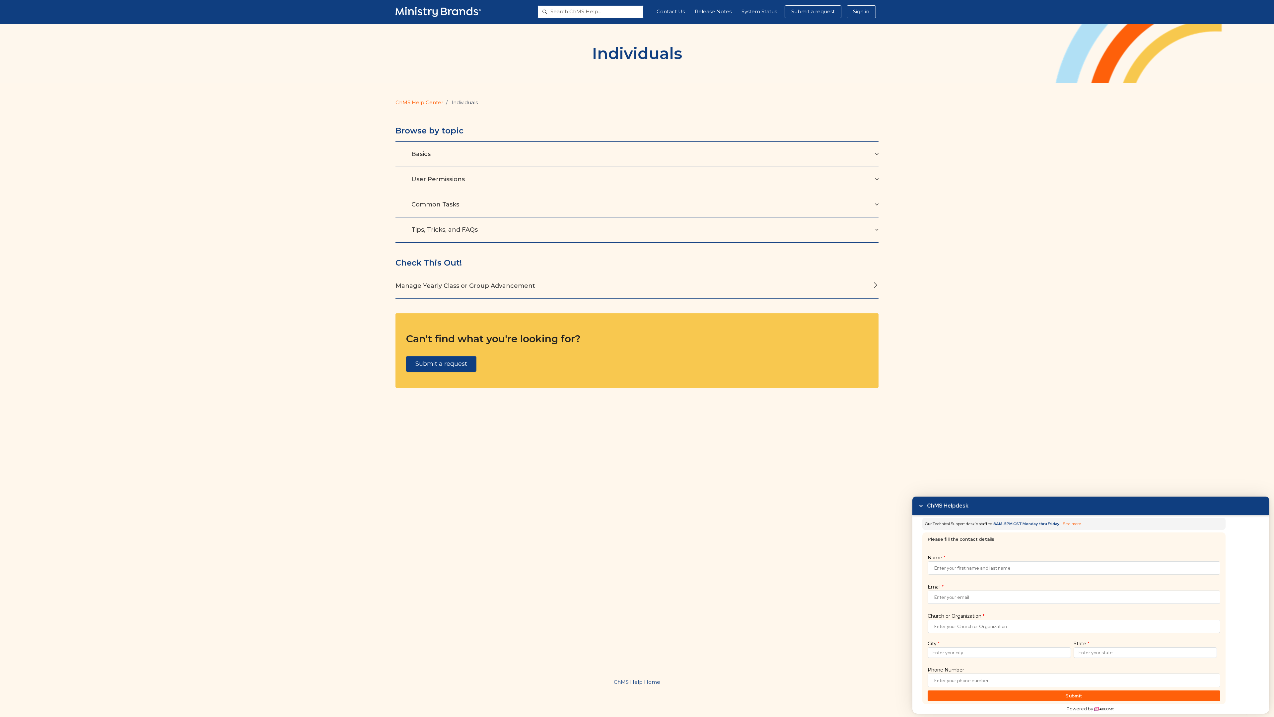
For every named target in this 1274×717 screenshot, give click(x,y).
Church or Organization (956, 616)
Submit (1073, 696)
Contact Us (671, 11)
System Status (759, 11)
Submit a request (813, 11)
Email (936, 587)
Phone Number (946, 670)
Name (936, 558)
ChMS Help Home (637, 682)
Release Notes (713, 11)
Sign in (861, 11)
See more (1072, 523)
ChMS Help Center (419, 102)
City (934, 644)
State (1081, 644)
